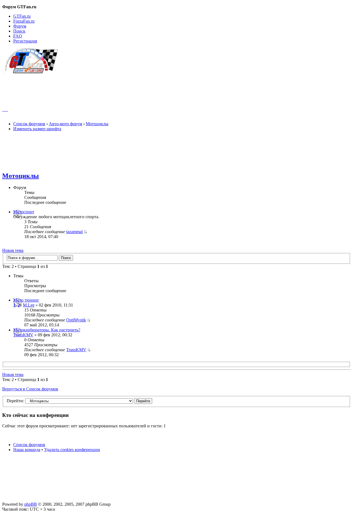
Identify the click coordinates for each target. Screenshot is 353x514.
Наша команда (26, 449)
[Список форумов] (32, 72)
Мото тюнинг (26, 300)
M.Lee (28, 305)
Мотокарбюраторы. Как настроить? (46, 329)
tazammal (74, 231)
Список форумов (29, 123)
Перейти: (15, 400)
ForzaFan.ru (23, 21)
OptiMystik (76, 320)
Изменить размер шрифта (37, 128)
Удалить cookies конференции (72, 449)
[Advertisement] (176, 87)
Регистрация (25, 41)
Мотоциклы (97, 123)
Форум (19, 26)
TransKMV (23, 334)
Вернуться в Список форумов (30, 389)
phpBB (30, 504)
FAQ (17, 36)
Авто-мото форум (65, 123)
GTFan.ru (22, 16)
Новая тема (12, 250)
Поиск (19, 31)
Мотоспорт (23, 211)
